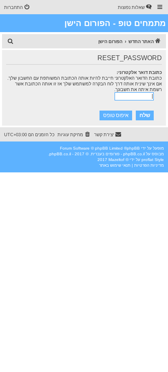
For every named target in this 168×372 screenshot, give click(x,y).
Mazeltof (116, 159)
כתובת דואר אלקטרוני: (139, 72)
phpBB (133, 148)
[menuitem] (135, 7)
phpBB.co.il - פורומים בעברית (118, 154)
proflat (147, 159)
